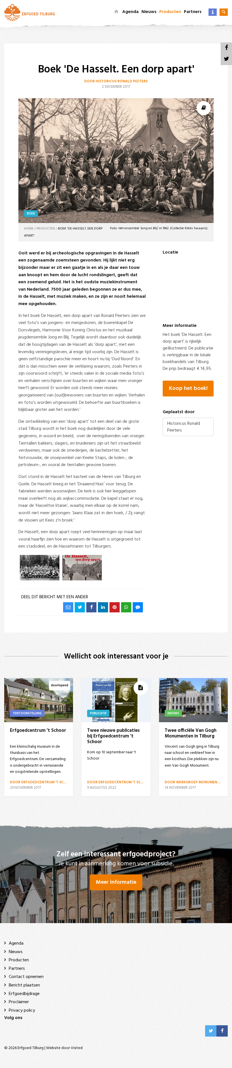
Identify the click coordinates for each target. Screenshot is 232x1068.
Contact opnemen (26, 977)
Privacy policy (22, 1010)
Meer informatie (116, 882)
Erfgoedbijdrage (24, 994)
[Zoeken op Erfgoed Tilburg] (224, 12)
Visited (77, 1048)
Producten (170, 12)
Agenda (130, 12)
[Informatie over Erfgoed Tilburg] (213, 12)
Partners (192, 12)
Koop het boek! (188, 388)
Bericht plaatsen (24, 985)
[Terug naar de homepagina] (29, 12)
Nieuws (148, 12)
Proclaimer (19, 1002)
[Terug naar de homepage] (116, 12)
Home (28, 228)
